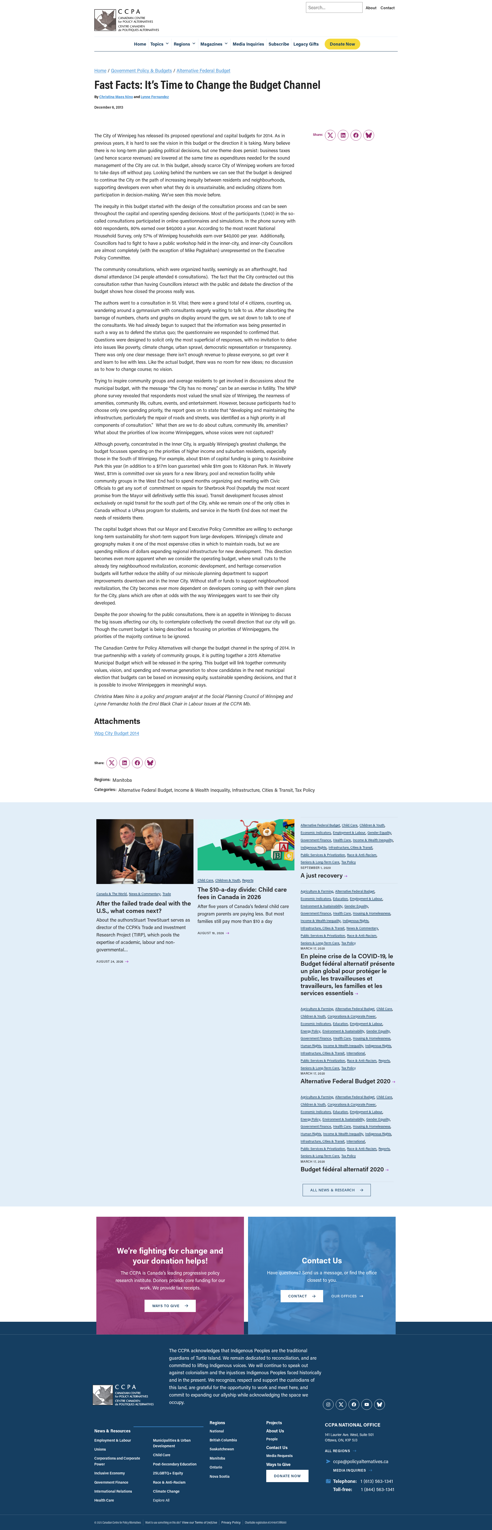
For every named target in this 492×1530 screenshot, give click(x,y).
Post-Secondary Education (175, 1464)
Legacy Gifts (306, 44)
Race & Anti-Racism (361, 854)
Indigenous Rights (313, 847)
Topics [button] (156, 44)
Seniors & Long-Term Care (320, 862)
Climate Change (166, 1491)
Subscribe (279, 44)
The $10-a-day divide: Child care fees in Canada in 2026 (242, 893)
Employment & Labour (349, 832)
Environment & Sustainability (321, 906)
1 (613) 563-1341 (377, 1481)
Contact (388, 7)
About (371, 7)
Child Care (205, 880)
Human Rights (311, 1045)
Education (340, 898)
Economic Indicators (316, 832)
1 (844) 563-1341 (377, 1489)
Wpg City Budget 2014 (116, 733)
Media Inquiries (248, 44)
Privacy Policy (231, 1522)
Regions (217, 1422)
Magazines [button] (211, 44)
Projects (274, 1422)
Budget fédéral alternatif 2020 (342, 1169)
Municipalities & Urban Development (172, 1443)
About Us (275, 1430)
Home (140, 44)
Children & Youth (227, 880)
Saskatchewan (222, 1448)
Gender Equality (379, 832)
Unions (100, 1449)
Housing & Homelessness (371, 913)
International (355, 1053)
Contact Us (277, 1447)
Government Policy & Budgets (141, 70)
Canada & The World (111, 893)
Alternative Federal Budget (203, 70)
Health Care (342, 840)
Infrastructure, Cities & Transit (262, 790)
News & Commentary (144, 893)
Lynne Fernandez (155, 96)
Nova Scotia (220, 1476)
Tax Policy (305, 790)
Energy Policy (310, 1031)
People (272, 1439)
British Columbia (223, 1440)
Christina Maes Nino (116, 96)
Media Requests (279, 1455)
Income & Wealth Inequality (202, 790)
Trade (166, 893)
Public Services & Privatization (323, 854)
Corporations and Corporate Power (117, 1461)
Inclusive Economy (109, 1473)
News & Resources (112, 1430)
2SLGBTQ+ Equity (168, 1473)
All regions (337, 1450)
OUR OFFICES (344, 1296)
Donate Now (342, 44)
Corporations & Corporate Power (351, 1016)
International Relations (113, 1491)
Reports (247, 880)
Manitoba (122, 780)
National (217, 1431)
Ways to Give (278, 1464)
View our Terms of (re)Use (199, 1522)
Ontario (216, 1467)
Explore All (161, 1500)
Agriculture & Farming (317, 891)
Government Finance (316, 840)
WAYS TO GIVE (166, 1305)
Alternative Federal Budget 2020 (346, 1081)
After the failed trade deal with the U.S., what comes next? (143, 906)
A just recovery (322, 875)
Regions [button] (182, 44)
